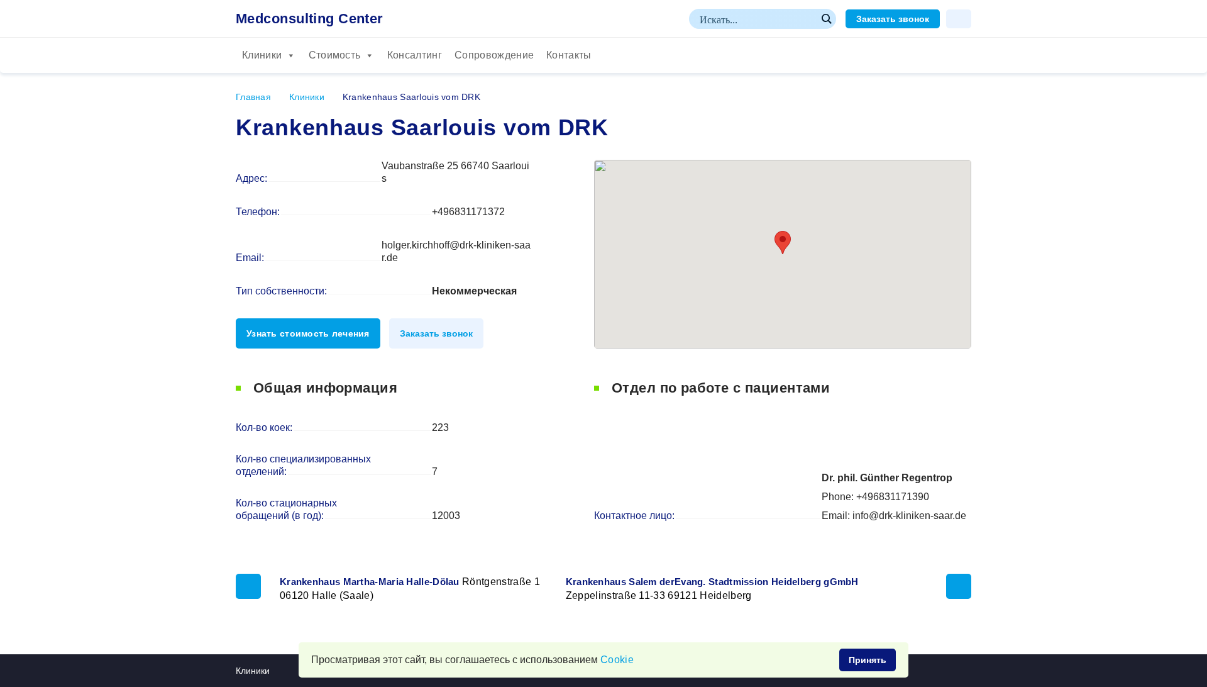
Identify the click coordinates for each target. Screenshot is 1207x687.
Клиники (262, 55)
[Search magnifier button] (826, 19)
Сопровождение (494, 55)
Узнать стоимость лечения (308, 333)
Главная (253, 97)
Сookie (617, 659)
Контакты (569, 55)
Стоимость (335, 55)
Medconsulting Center (309, 19)
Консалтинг (414, 55)
